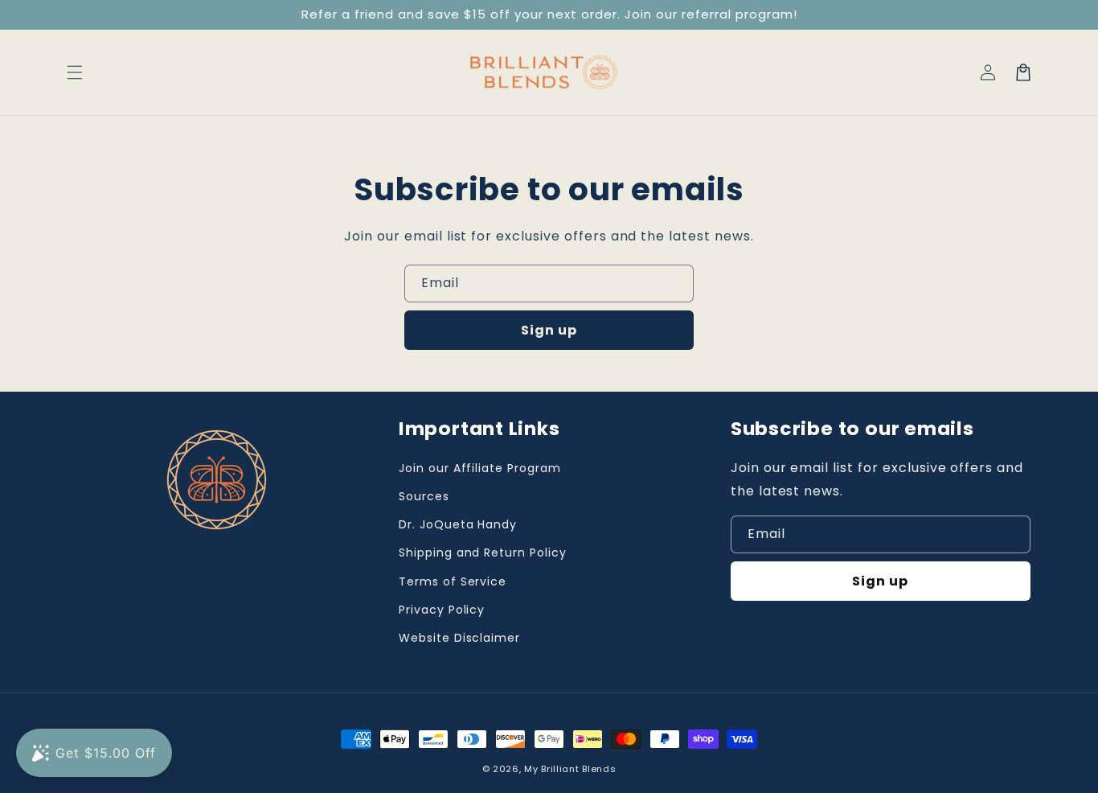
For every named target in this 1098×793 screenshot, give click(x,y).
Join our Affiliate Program (480, 468)
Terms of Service (452, 581)
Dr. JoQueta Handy (458, 524)
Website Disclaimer (459, 638)
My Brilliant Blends (570, 768)
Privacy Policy (442, 610)
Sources (424, 496)
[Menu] (74, 72)
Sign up (549, 330)
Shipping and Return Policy (483, 552)
